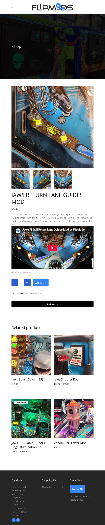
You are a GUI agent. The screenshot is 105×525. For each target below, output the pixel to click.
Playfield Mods (36, 293)
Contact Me (77, 489)
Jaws (27, 293)
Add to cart (40, 283)
